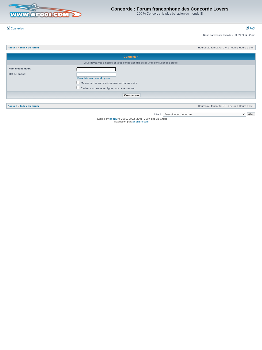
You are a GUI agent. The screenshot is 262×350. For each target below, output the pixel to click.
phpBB (114, 118)
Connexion (17, 28)
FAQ (252, 28)
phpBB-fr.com (140, 121)
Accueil (12, 47)
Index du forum (29, 47)
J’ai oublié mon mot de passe (94, 78)
